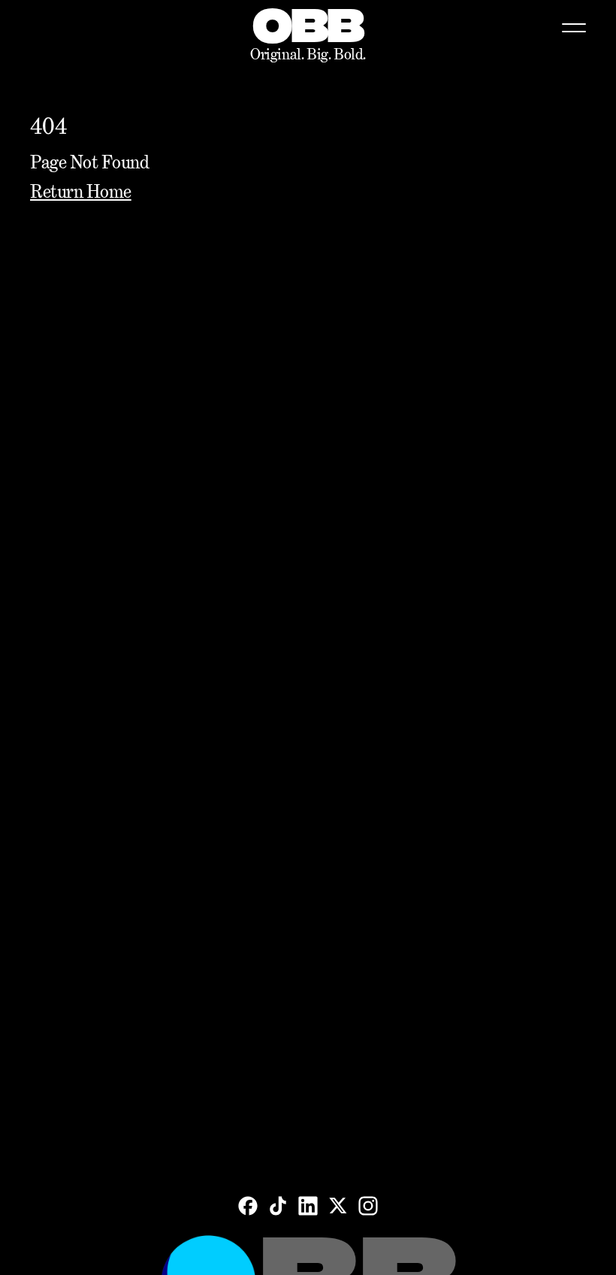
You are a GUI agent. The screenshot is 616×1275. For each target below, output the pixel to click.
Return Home (80, 191)
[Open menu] (574, 28)
